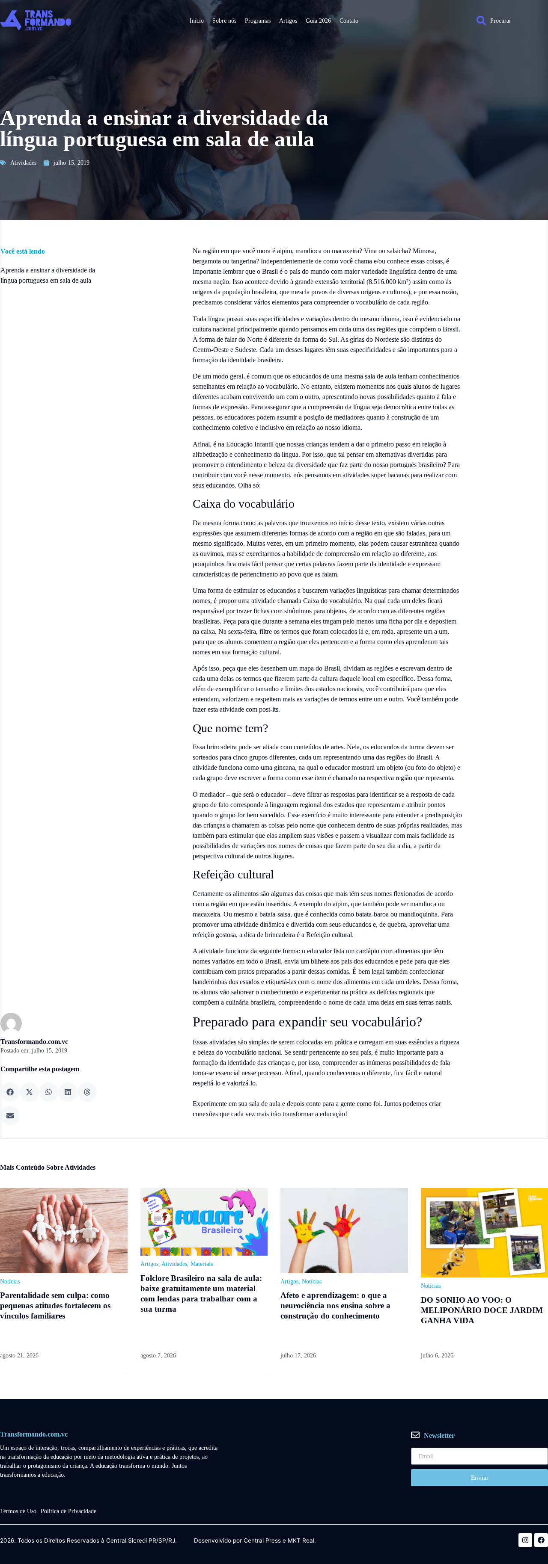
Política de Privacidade (68, 1511)
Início (197, 20)
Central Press (262, 1541)
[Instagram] (525, 1540)
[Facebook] (541, 1540)
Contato (349, 20)
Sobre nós (224, 20)
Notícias (10, 1281)
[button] (10, 1092)
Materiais (202, 1264)
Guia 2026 (318, 20)
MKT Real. (302, 1541)
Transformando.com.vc (34, 1041)
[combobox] (508, 21)
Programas (258, 20)
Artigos (288, 20)
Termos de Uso (18, 1511)
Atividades (23, 163)
